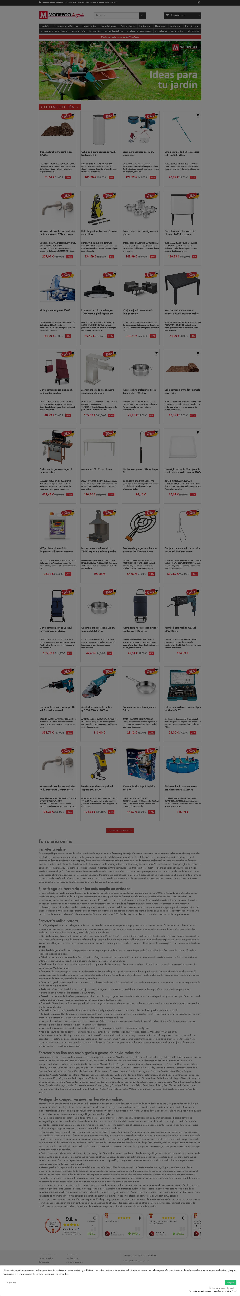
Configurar (11, 1282)
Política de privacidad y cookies (222, 1288)
